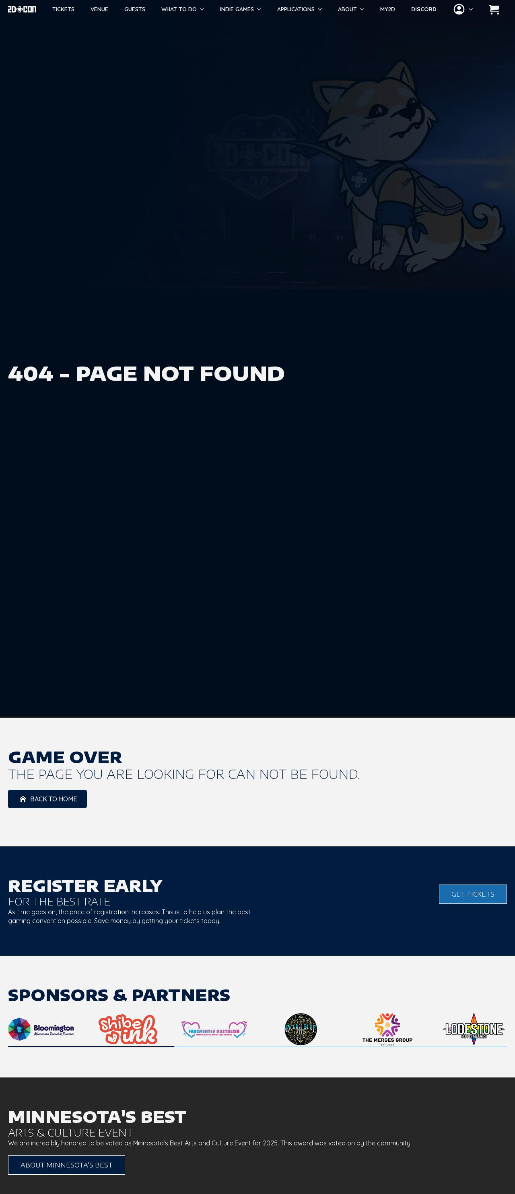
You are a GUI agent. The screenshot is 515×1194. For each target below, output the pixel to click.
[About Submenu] (364, 9)
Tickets (63, 9)
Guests (134, 9)
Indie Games (237, 9)
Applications (296, 9)
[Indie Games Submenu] (261, 9)
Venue (99, 9)
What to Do (179, 9)
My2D (387, 9)
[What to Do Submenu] (204, 9)
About (347, 9)
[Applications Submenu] (322, 9)
